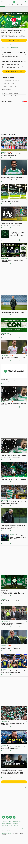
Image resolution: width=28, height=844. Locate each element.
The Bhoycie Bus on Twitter (11, 96)
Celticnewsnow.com (6, 833)
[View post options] (26, 152)
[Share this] (2, 44)
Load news (14, 782)
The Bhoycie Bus (4, 29)
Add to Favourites (9, 83)
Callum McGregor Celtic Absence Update (12, 312)
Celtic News (4, 821)
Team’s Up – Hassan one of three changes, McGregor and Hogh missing (12, 178)
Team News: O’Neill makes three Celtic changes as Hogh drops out (11, 154)
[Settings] (26, 2)
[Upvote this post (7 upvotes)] (2, 595)
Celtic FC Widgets (6, 825)
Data (20, 821)
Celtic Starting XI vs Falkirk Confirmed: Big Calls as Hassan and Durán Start (17, 234)
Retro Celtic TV (14, 825)
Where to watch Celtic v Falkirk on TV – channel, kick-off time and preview (12, 224)
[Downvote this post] (19, 44)
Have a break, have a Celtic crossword (11, 381)
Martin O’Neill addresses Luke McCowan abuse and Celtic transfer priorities (12, 647)
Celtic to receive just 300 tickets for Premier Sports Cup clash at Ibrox (18, 537)
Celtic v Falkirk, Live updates (9, 335)
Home (2, 5)
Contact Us (9, 830)
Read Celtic (12, 230)
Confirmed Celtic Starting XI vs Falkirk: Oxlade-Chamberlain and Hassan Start (14, 502)
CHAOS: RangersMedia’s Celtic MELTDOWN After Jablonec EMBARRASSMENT (13, 747)
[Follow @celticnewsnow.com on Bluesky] (3, 817)
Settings (4, 830)
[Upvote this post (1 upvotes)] (2, 157)
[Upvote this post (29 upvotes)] (2, 777)
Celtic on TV (15, 5)
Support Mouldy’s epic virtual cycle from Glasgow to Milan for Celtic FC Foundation (12, 592)
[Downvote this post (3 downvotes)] (11, 595)
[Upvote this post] (10, 44)
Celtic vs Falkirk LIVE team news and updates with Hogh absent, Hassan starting (13, 456)
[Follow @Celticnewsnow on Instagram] (14, 817)
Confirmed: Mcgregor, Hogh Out (10, 201)
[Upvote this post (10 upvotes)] (2, 383)
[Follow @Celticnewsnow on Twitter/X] (7, 817)
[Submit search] (25, 787)
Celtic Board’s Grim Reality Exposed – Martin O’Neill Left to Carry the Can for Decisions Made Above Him (13, 527)
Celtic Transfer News (6, 823)
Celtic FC (3, 477)
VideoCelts (3, 152)
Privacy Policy (5, 828)
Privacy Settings (19, 828)
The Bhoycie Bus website (11, 93)
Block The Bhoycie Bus (10, 86)
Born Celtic (3, 745)
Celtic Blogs (15, 823)
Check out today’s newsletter (14, 71)
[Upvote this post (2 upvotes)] (2, 227)
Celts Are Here (4, 311)
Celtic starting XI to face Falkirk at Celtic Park (13, 479)
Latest (8, 5)
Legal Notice (12, 828)
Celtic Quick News (5, 199)
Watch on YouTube (14, 40)
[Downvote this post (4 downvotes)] (11, 777)
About (10, 821)
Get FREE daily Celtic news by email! (11, 47)
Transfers (23, 5)
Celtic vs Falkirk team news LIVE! (10, 601)
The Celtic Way (4, 401)
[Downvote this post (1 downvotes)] (11, 227)
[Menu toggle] (2, 2)
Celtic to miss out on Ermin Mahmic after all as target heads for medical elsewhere (14, 671)
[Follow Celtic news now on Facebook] (10, 817)
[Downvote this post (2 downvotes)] (11, 383)
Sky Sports (3, 599)
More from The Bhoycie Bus (11, 80)
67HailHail (3, 645)
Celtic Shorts (4, 176)
